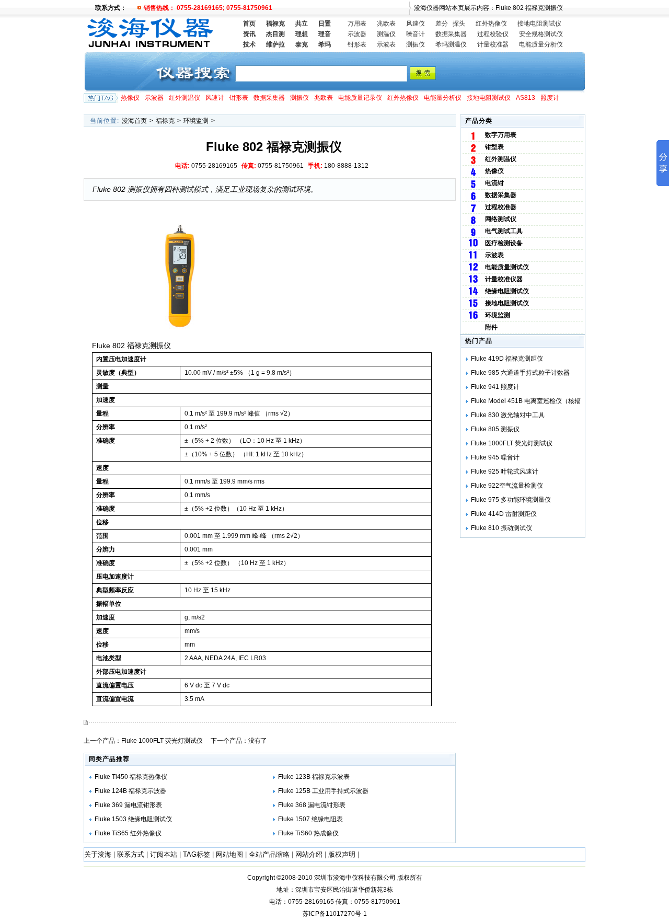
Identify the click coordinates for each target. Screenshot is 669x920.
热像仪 (130, 97)
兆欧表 (386, 23)
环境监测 (196, 120)
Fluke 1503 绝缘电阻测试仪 (133, 819)
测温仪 (386, 34)
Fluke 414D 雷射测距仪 (504, 514)
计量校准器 (493, 44)
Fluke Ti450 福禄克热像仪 (131, 776)
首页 (249, 23)
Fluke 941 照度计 (495, 386)
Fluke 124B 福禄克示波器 (130, 791)
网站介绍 (308, 854)
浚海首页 (134, 120)
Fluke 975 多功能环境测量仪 (511, 499)
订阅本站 (163, 854)
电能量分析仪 (443, 97)
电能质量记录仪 (360, 97)
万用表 (357, 23)
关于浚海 (97, 854)
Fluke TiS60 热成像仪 (308, 833)
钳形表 (357, 44)
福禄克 (165, 120)
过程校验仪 (493, 34)
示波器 (357, 34)
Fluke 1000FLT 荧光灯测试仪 (162, 740)
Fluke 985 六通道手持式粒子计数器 (520, 372)
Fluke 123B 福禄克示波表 (314, 776)
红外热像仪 (491, 23)
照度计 (549, 97)
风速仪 (415, 23)
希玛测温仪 (451, 44)
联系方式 (130, 854)
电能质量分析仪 (541, 44)
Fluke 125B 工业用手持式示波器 (323, 791)
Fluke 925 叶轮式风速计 (504, 471)
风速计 (214, 97)
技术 (249, 44)
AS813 (525, 97)
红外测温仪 (184, 97)
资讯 (249, 34)
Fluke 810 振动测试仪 (501, 528)
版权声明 (341, 854)
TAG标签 (196, 854)
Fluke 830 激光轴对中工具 (508, 415)
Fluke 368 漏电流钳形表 (311, 805)
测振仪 (415, 44)
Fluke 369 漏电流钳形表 (128, 805)
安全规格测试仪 (541, 34)
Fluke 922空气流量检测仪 (507, 485)
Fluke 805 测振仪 (495, 429)
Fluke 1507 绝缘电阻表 (310, 819)
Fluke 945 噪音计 (495, 457)
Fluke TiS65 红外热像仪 (128, 833)
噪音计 (415, 34)
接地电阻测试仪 (539, 23)
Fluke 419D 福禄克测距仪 (507, 358)
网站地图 (229, 854)
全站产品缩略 (269, 854)
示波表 (386, 44)
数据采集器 (451, 34)
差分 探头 (450, 23)
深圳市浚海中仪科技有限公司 (355, 877)
